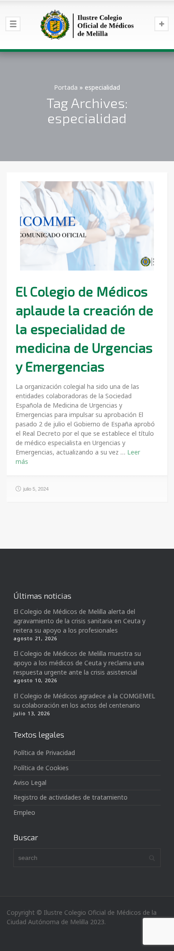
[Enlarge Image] (87, 226)
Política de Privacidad (44, 752)
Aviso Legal (29, 782)
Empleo (24, 812)
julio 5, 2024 (36, 489)
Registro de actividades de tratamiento (70, 797)
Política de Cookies (41, 767)
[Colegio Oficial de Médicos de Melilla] (87, 24)
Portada (66, 87)
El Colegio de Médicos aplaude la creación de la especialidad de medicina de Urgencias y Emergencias (84, 328)
